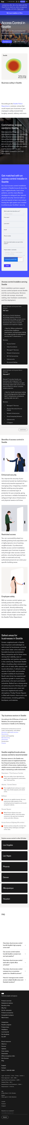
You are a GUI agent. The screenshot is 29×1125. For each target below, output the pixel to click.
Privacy (17, 1075)
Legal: (2, 1075)
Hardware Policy (4, 1082)
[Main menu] (27, 1)
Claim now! (20, 9)
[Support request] (16, 1)
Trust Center (7, 1075)
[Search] (18, 1)
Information (4, 739)
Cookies (21, 1075)
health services (14, 732)
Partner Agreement (5, 1077)
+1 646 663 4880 (11, 1)
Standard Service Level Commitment (9, 1084)
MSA (15, 1077)
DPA (11, 1082)
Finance (3, 743)
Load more (23, 429)
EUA (12, 1077)
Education (4, 732)
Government (4, 734)
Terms (12, 1075)
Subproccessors (4, 1086)
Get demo (23, 1)
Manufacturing (5, 737)
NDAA (19, 1084)
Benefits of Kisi (20, 42)
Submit (5, 1117)
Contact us (7, 42)
